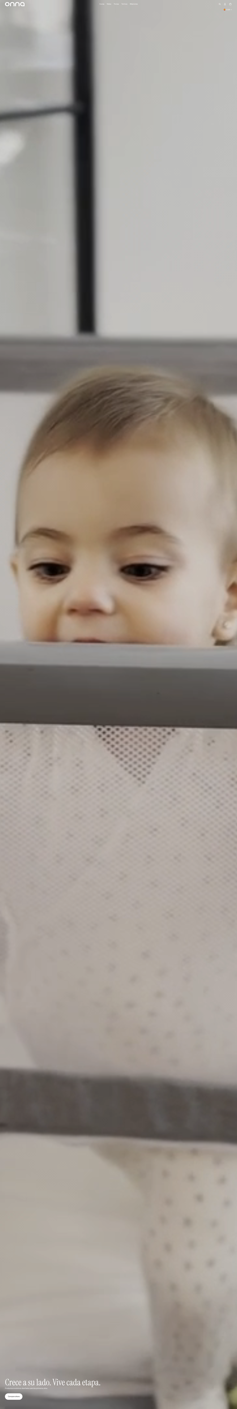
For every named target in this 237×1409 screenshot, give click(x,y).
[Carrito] (230, 4)
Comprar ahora (14, 1396)
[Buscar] (219, 4)
